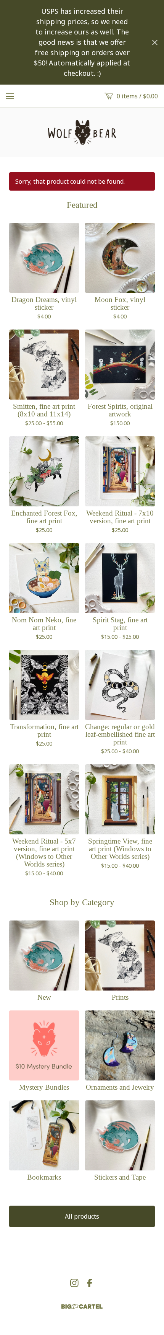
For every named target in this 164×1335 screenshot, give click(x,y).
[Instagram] (74, 1283)
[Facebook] (89, 1283)
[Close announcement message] (155, 42)
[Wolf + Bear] (82, 132)
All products (82, 1216)
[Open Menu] (10, 96)
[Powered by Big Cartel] (82, 1306)
